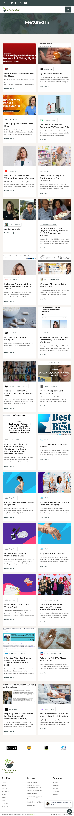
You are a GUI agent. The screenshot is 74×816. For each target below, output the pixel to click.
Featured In (5, 791)
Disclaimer (58, 814)
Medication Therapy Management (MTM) (34, 786)
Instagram (56, 785)
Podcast (4, 794)
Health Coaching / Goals (35, 802)
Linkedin (55, 794)
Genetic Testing (32, 782)
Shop (3, 801)
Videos (4, 797)
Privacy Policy (51, 814)
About (4, 785)
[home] (11, 9)
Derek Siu (32, 814)
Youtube (55, 782)
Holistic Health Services (34, 790)
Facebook (56, 791)
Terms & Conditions (67, 814)
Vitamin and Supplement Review (35, 798)
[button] (68, 9)
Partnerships (31, 805)
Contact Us (5, 807)
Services (4, 788)
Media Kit (5, 804)
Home (4, 782)
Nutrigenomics (32, 793)
